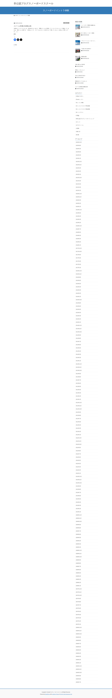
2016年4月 (78, 286)
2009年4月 (78, 540)
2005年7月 (78, 682)
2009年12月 (79, 515)
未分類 (77, 134)
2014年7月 (78, 341)
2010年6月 (78, 495)
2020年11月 (78, 196)
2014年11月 (78, 328)
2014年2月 (78, 357)
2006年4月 (78, 653)
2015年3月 (78, 315)
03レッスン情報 (79, 102)
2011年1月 (78, 473)
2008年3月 (78, 579)
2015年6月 (78, 306)
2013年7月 (78, 380)
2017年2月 (78, 264)
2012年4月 (78, 425)
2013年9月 (78, 373)
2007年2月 (78, 621)
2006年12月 (79, 627)
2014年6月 (78, 344)
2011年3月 (78, 466)
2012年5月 (78, 421)
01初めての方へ (79, 96)
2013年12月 (79, 364)
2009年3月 (78, 544)
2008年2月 (78, 582)
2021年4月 (78, 180)
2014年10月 (79, 331)
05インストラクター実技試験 (83, 109)
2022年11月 (78, 164)
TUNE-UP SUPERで (86, 48)
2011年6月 (78, 457)
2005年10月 (79, 672)
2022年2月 (78, 171)
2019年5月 (78, 213)
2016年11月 (78, 274)
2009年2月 (78, 547)
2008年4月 (78, 576)
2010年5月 (78, 499)
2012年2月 (78, 431)
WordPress (47, 694)
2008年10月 (79, 556)
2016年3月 (78, 290)
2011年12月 (78, 438)
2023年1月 (78, 158)
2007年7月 (78, 605)
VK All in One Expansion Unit (66, 694)
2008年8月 (78, 563)
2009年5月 (78, 537)
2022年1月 (78, 174)
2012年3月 (78, 428)
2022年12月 (79, 161)
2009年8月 (78, 527)
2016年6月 (78, 280)
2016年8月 (78, 277)
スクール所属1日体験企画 (22, 26)
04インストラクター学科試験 (83, 105)
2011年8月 (78, 450)
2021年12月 (79, 177)
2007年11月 (78, 592)
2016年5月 (78, 283)
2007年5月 (78, 611)
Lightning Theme (55, 694)
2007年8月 (78, 601)
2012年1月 (78, 434)
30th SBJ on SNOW (80, 64)
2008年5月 (78, 572)
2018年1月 (78, 245)
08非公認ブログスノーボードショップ (85, 118)
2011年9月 (78, 447)
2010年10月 (79, 482)
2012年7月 (78, 418)
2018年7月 (78, 229)
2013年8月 (78, 376)
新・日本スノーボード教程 (87, 33)
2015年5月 (78, 309)
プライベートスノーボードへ (88, 40)
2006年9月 (78, 637)
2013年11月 (78, 367)
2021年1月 (78, 190)
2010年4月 (78, 502)
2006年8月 (78, 640)
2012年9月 (78, 412)
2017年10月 (79, 251)
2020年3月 (78, 200)
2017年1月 (78, 267)
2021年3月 (78, 184)
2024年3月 (78, 155)
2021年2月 (78, 187)
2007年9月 (78, 598)
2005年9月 (78, 675)
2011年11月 (78, 441)
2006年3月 (78, 656)
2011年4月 (78, 463)
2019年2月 (78, 222)
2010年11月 (78, 479)
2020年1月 (78, 206)
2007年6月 (78, 608)
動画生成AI (84, 56)
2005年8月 (78, 679)
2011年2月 (78, 470)
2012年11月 (78, 405)
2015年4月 (78, 312)
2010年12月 (79, 476)
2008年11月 (78, 553)
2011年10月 (78, 444)
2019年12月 (79, 209)
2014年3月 (78, 354)
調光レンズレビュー (80, 70)
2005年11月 (78, 669)
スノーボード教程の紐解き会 (88, 25)
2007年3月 (78, 617)
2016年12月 (79, 270)
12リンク (78, 122)
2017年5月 (78, 254)
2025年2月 (78, 148)
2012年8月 (78, 415)
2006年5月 (78, 650)
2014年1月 (78, 360)
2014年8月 (78, 338)
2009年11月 (78, 518)
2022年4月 (78, 168)
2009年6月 (78, 534)
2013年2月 (78, 396)
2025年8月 (78, 145)
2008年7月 (78, 566)
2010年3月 (78, 505)
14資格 (77, 128)
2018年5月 (78, 232)
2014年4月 (78, 351)
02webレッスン (79, 99)
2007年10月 (79, 595)
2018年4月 (78, 235)
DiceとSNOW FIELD (80, 75)
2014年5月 (78, 348)
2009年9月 (78, 524)
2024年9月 (78, 151)
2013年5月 (78, 386)
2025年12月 (79, 142)
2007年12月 (79, 589)
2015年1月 (78, 322)
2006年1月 (78, 662)
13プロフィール (79, 125)
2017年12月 (79, 248)
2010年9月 (78, 486)
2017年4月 (78, 257)
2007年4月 (78, 614)
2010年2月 (78, 508)
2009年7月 (78, 531)
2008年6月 (78, 569)
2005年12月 (79, 666)
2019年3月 (78, 219)
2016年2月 (78, 293)
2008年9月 (78, 560)
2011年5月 (78, 460)
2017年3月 (78, 261)
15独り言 (66, 23)
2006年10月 (79, 633)
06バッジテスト (79, 112)
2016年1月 (78, 296)
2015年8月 (78, 303)
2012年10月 (79, 409)
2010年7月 (78, 492)
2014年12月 (79, 325)
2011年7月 (78, 454)
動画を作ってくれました (81, 81)
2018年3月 (78, 238)
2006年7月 (78, 643)
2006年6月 (78, 646)
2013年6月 (78, 383)
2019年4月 (78, 216)
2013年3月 (78, 392)
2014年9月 (78, 335)
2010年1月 (78, 511)
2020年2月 (78, 203)
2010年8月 (78, 489)
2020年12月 (79, 193)
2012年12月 (79, 402)
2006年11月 (78, 630)
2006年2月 (78, 659)
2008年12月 (79, 550)
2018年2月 (78, 241)
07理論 (77, 115)
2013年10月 (79, 370)
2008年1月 (78, 585)
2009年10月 (79, 521)
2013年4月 (78, 389)
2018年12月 (79, 225)
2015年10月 (79, 299)
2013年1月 (78, 399)
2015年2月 (78, 319)
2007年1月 (78, 624)
